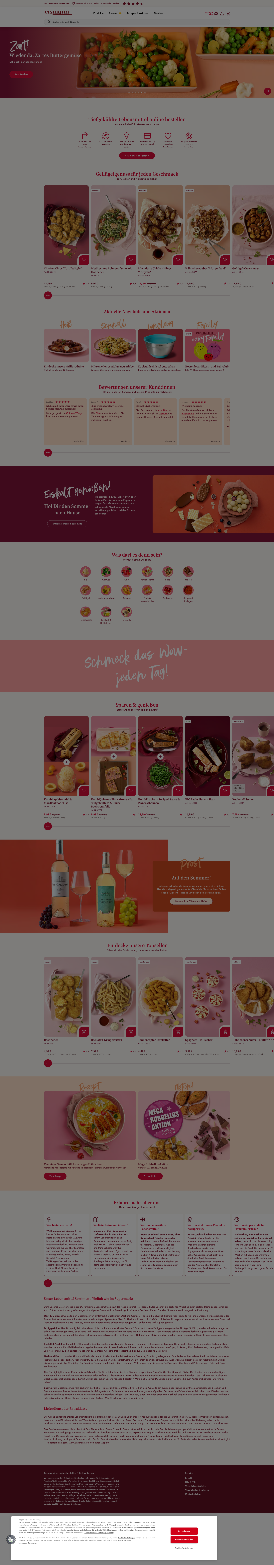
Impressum (23, 1543)
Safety (99, 1532)
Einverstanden (184, 1531)
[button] (11, 1539)
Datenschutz (32, 1543)
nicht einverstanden (184, 1539)
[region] (114, 1538)
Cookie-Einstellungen (126, 1538)
